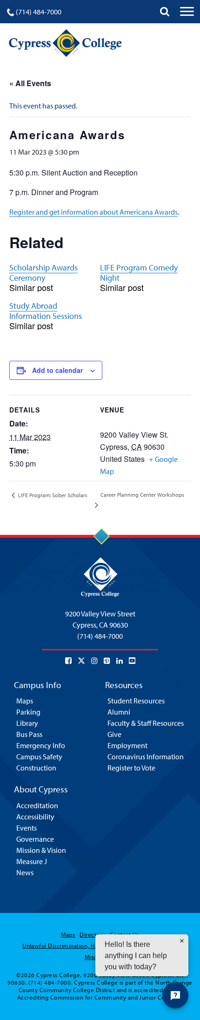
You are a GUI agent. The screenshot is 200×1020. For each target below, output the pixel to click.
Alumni (118, 711)
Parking (28, 711)
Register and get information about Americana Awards (93, 211)
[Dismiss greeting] (182, 941)
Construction (36, 767)
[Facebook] (68, 660)
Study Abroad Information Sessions (45, 310)
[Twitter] (81, 660)
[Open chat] (175, 995)
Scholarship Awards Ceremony (43, 272)
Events (26, 827)
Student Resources (136, 700)
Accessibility (35, 816)
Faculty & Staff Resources (145, 723)
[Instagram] (94, 660)
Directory (92, 934)
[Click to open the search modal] (164, 12)
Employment (127, 745)
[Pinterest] (107, 660)
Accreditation (37, 805)
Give (114, 734)
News (24, 872)
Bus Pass (29, 734)
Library (27, 723)
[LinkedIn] (119, 660)
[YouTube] (132, 660)
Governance (35, 839)
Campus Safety (39, 756)
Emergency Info (40, 745)
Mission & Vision (41, 850)
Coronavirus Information (145, 756)
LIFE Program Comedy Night (139, 272)
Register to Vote (131, 767)
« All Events (30, 83)
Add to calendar (57, 370)
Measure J (31, 861)
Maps (24, 700)
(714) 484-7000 (38, 11)
